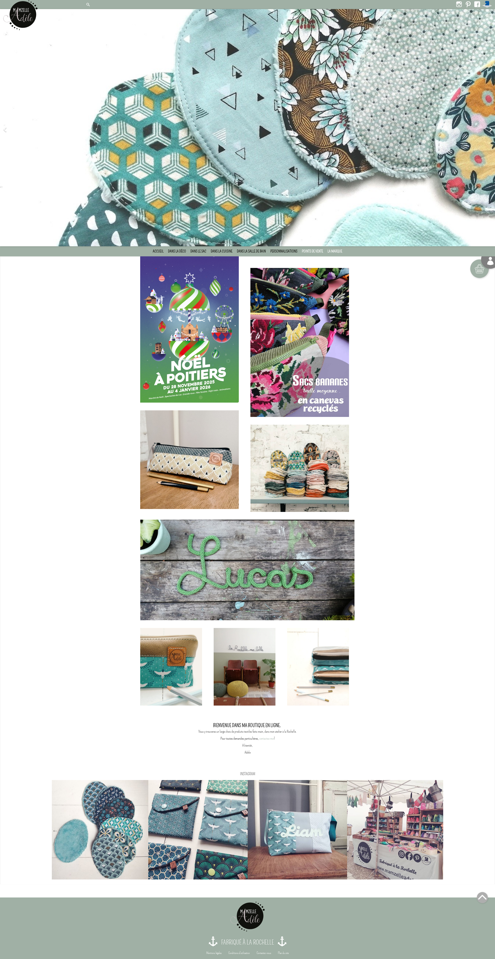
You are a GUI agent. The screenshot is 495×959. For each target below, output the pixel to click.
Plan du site (283, 952)
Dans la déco (177, 250)
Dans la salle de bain (251, 250)
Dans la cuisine (221, 250)
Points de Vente (312, 250)
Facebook (477, 4)
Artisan (487, 4)
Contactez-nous (264, 952)
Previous (55, 829)
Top (482, 897)
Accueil (158, 250)
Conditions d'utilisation (239, 952)
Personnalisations (283, 250)
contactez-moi (266, 738)
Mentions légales (214, 952)
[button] (37, 127)
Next (440, 829)
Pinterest (468, 4)
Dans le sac (198, 250)
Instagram (459, 4)
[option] (247, 127)
